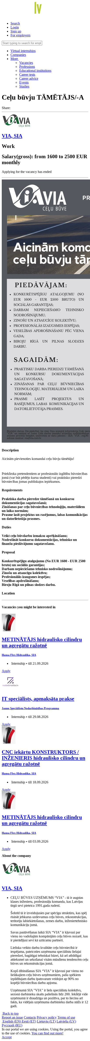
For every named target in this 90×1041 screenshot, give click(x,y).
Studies (24, 86)
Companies (18, 55)
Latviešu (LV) (66, 1021)
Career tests (27, 74)
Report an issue (12, 1017)
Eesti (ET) (29, 1021)
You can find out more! (47, 1033)
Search (15, 23)
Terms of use (66, 1017)
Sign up (15, 31)
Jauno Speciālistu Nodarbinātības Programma (30, 708)
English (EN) (12, 1021)
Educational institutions (35, 70)
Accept (7, 1037)
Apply (6, 671)
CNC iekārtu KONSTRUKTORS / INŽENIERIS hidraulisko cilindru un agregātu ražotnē (43, 758)
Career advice (28, 78)
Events (24, 82)
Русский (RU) (12, 1025)
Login (14, 27)
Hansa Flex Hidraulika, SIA (19, 655)
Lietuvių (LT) (46, 1021)
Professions (27, 66)
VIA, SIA (12, 136)
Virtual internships (23, 51)
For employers (20, 35)
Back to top (10, 1013)
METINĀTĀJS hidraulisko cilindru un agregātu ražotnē (42, 642)
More (14, 59)
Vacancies (26, 63)
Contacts (30, 1017)
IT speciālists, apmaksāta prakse (38, 699)
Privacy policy (47, 1017)
